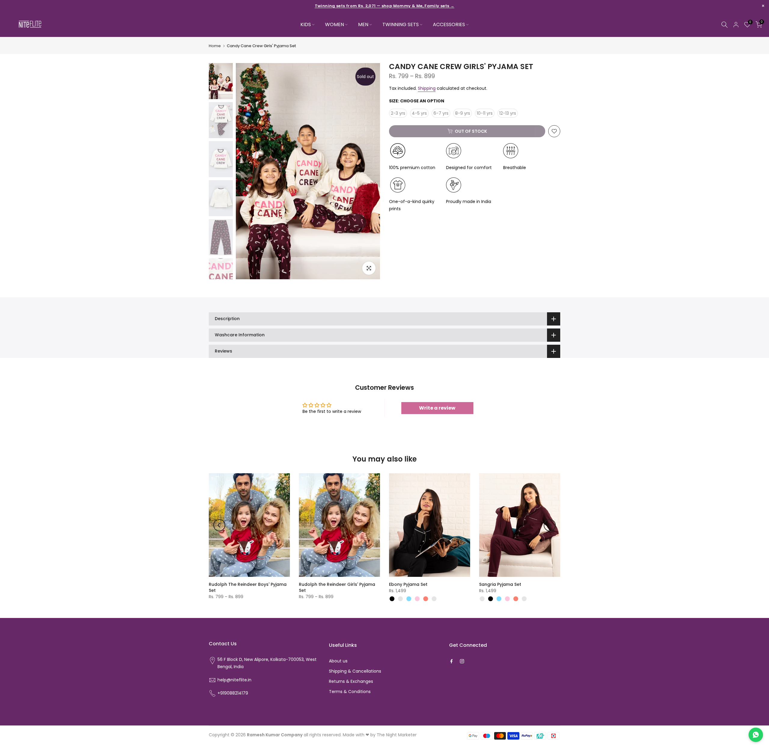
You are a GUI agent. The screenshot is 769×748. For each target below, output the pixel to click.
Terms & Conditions (350, 692)
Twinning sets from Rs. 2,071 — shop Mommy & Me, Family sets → (384, 6)
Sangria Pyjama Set (500, 584)
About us (338, 661)
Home (215, 46)
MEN (363, 24)
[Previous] (219, 525)
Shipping (427, 89)
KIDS (305, 24)
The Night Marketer (397, 735)
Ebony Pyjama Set (408, 584)
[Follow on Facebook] (451, 661)
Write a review (437, 407)
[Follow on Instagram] (462, 661)
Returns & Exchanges (351, 681)
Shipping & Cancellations (355, 671)
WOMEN (334, 24)
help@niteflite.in (234, 680)
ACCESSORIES (449, 24)
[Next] (550, 525)
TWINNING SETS (400, 24)
